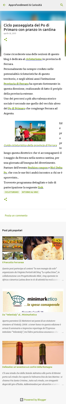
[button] (5, 40)
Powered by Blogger (34, 399)
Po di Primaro (16, 108)
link (40, 187)
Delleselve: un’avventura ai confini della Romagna (27, 367)
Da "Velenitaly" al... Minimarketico (19, 314)
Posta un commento (16, 215)
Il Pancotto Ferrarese (13, 262)
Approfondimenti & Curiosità (25, 5)
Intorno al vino (30, 192)
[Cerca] (62, 5)
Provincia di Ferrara (16, 83)
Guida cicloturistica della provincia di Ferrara (30, 145)
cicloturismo (34, 59)
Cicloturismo (12, 192)
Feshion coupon (38, 167)
